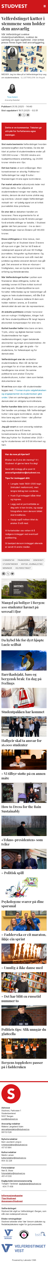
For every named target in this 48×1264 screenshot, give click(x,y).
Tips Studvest (8, 1198)
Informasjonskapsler (12, 1195)
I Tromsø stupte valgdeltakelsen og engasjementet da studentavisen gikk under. (24, 394)
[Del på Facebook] (20, 115)
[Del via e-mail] (28, 115)
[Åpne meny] (44, 6)
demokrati (38, 560)
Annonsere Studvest (12, 1201)
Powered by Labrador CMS (24, 1260)
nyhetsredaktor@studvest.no (14, 1145)
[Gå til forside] (14, 6)
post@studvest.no (9, 1119)
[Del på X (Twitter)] (24, 115)
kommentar (8, 560)
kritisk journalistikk (32, 564)
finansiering (24, 560)
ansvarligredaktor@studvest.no (15, 1129)
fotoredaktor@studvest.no (13, 1173)
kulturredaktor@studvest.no (13, 1158)
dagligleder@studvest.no (30, 1184)
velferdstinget (23, 568)
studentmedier (10, 564)
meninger (7, 568)
